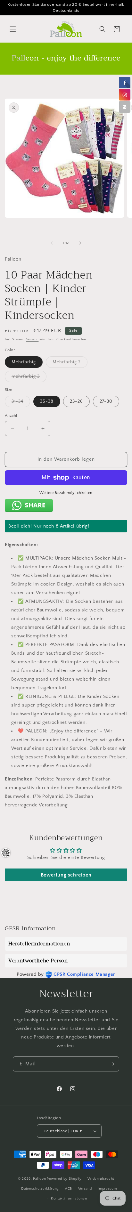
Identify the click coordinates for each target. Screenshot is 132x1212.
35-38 (47, 401)
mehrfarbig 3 (29, 378)
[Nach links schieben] (52, 243)
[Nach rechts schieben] (80, 243)
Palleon (39, 1179)
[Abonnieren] (112, 1063)
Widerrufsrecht (100, 1179)
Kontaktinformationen (69, 1198)
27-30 (106, 401)
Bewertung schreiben (66, 875)
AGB (68, 1189)
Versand (32, 339)
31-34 (21, 403)
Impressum (107, 1189)
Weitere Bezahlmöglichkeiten (66, 493)
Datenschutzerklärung (40, 1189)
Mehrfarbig (24, 362)
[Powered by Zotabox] (124, 107)
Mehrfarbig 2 (70, 363)
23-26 (76, 401)
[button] (13, 29)
